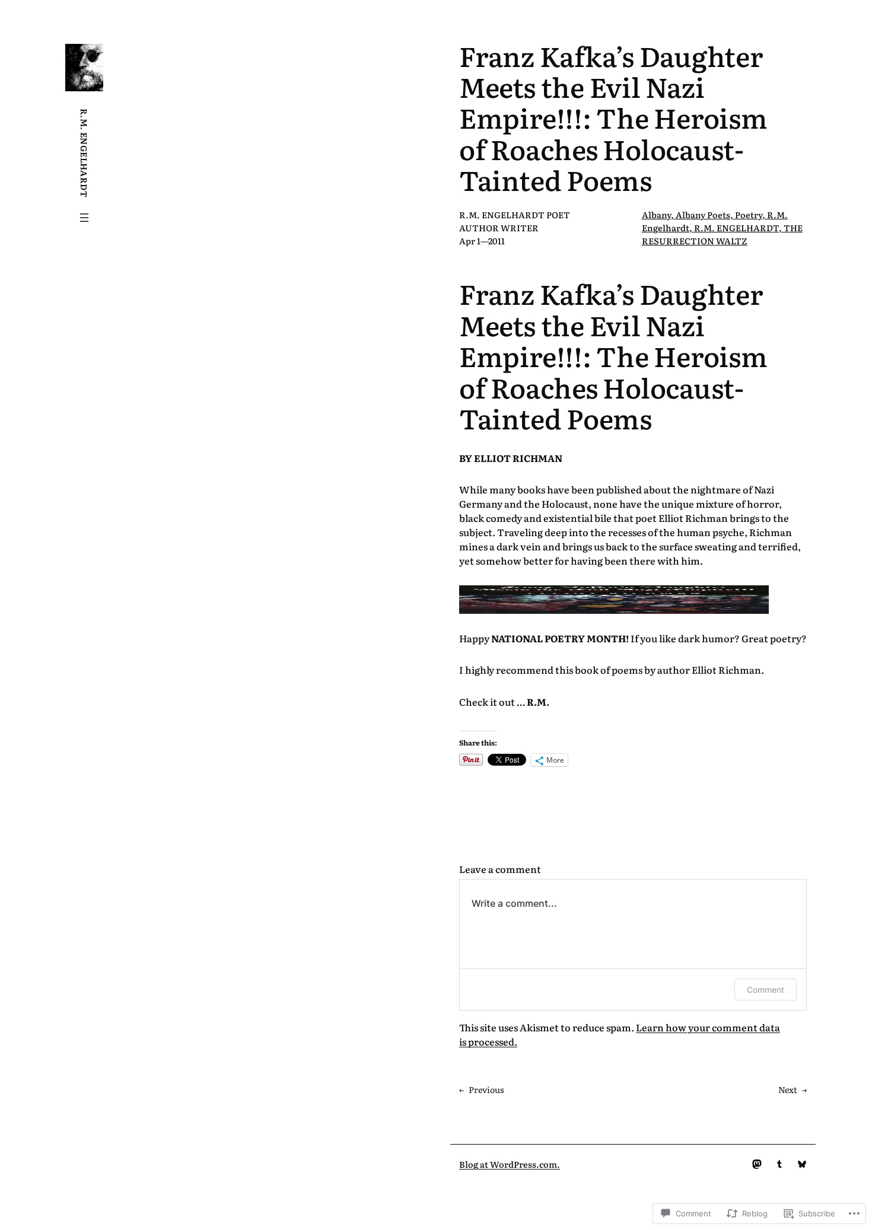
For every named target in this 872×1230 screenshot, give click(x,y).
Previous (486, 1089)
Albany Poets (703, 214)
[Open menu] (84, 218)
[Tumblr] (779, 1164)
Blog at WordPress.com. (509, 1164)
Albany (656, 214)
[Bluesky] (802, 1164)
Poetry (748, 214)
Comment (765, 989)
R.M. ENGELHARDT (84, 153)
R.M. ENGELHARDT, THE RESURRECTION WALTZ (722, 234)
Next (787, 1089)
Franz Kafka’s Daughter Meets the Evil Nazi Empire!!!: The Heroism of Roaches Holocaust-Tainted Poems (613, 117)
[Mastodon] (757, 1164)
